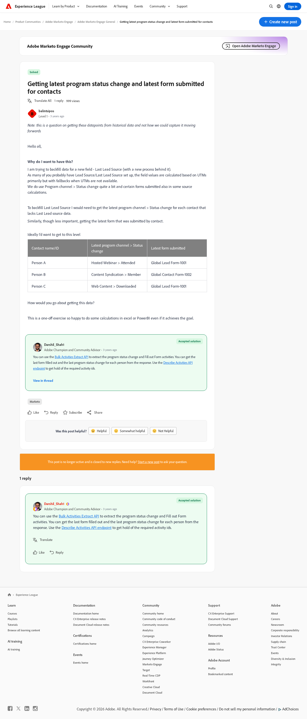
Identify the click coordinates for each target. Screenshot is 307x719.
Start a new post (148, 462)
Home (7, 21)
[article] (116, 528)
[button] (280, 22)
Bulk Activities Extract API (71, 357)
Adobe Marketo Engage (59, 21)
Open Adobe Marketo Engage (254, 46)
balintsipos (46, 111)
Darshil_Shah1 (54, 344)
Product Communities (28, 21)
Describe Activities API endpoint (87, 527)
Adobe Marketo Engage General (96, 21)
